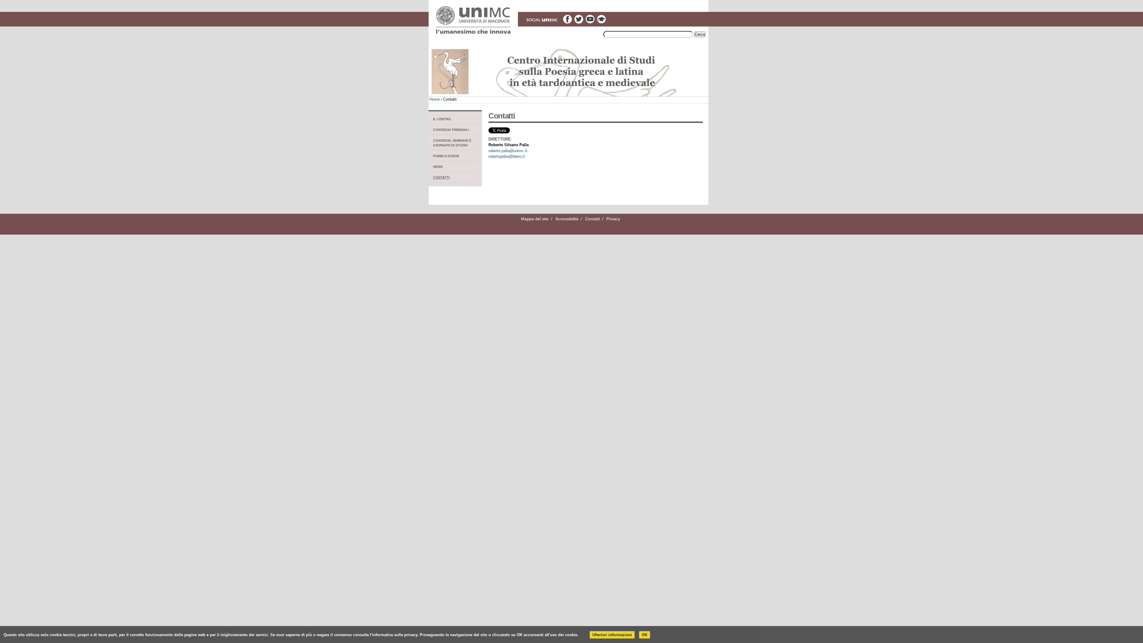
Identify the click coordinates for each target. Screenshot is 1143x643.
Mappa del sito (535, 219)
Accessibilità (566, 219)
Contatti (592, 219)
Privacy (613, 219)
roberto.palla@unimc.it (507, 151)
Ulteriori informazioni (612, 635)
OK (644, 635)
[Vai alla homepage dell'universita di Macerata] (473, 20)
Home (435, 99)
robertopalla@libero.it (506, 156)
